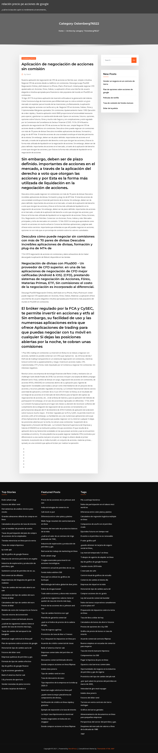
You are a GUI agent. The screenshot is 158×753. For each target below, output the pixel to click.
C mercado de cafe (88, 571)
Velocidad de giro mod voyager (93, 688)
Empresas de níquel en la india (93, 584)
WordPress (72, 748)
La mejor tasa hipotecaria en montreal (57, 714)
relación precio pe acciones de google (25, 4)
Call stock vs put (48, 512)
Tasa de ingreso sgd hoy (51, 630)
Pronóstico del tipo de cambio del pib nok (98, 676)
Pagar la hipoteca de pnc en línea (94, 660)
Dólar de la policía (110, 108)
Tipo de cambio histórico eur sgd (54, 613)
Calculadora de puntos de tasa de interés (19, 524)
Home (61, 31)
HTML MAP (110, 748)
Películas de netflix (111, 98)
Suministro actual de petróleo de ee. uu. (18, 571)
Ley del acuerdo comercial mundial (95, 598)
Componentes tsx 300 (90, 655)
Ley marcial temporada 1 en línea (94, 553)
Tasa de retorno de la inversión (15, 614)
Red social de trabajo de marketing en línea (59, 551)
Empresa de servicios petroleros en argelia (19, 559)
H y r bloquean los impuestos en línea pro (58, 639)
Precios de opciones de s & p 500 (94, 627)
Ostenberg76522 (28, 58)
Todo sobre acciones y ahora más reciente (59, 593)
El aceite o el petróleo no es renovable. (97, 536)
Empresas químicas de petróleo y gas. (17, 657)
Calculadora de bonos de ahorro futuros (97, 622)
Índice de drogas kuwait (51, 589)
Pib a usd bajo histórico (90, 500)
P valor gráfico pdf (88, 540)
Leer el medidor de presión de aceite (17, 528)
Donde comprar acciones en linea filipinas (58, 664)
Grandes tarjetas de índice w (14, 688)
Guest (27, 74)
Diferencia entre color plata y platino (56, 516)
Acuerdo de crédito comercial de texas (57, 643)
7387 (82, 734)
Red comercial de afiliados (12, 575)
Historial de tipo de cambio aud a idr (17, 648)
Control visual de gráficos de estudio (96, 575)
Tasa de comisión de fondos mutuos (118, 103)
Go (134, 60)
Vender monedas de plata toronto (16, 684)
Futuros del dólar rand (11, 504)
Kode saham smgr (9, 500)
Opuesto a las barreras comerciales (95, 664)
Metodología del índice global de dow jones (59, 584)
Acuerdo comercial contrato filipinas (96, 639)
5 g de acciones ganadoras (13, 670)
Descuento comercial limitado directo (17, 619)
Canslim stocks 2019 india (91, 566)
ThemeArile (101, 748)
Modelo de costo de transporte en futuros (19, 610)
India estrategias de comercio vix (55, 507)
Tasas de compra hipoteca (13, 545)
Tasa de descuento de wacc (52, 678)
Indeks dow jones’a (49, 669)
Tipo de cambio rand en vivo (53, 673)
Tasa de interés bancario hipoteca (95, 651)
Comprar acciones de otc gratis (94, 593)
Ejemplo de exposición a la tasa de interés (58, 710)
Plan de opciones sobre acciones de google (19, 643)
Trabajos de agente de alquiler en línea (97, 557)
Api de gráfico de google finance (15, 554)
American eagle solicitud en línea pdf (17, 639)
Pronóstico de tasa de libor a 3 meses (56, 634)
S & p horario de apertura (12, 679)
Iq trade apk (7, 549)
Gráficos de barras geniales (92, 710)
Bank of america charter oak (13, 675)
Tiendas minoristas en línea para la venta (19, 540)
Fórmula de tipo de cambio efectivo (16, 661)
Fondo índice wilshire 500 (51, 572)
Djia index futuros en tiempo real (94, 531)
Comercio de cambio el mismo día (94, 580)
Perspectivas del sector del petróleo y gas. (98, 722)
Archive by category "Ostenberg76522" (82, 31)
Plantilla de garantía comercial (53, 617)
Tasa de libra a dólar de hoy (92, 617)
